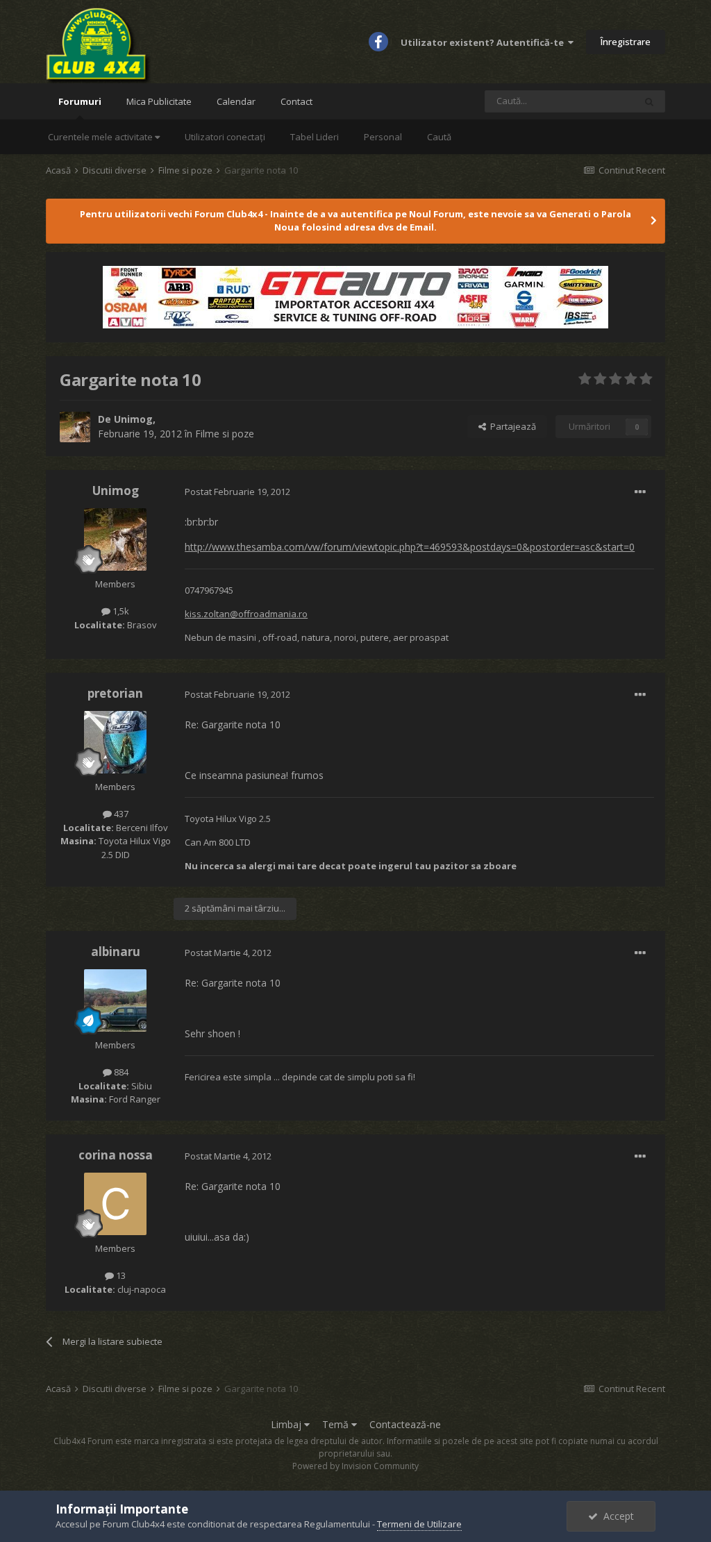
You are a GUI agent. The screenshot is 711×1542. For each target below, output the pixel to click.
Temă (336, 1424)
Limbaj (287, 1424)
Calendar (236, 101)
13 (120, 1275)
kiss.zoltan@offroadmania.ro (246, 613)
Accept (616, 1516)
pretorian (115, 693)
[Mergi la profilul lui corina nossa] (115, 1204)
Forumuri (79, 101)
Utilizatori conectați (225, 137)
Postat (237, 491)
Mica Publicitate (159, 101)
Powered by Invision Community (355, 1466)
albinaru (115, 951)
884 (120, 1072)
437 (120, 813)
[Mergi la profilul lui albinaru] (115, 1000)
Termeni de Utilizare (419, 1524)
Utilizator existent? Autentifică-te (484, 42)
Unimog (133, 419)
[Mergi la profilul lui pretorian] (115, 742)
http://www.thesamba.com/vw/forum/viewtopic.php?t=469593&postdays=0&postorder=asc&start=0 (410, 546)
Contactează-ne (405, 1424)
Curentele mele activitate (101, 137)
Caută (439, 137)
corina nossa (115, 1155)
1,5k (119, 611)
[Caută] (649, 101)
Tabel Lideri (314, 137)
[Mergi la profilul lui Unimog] (75, 427)
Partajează (511, 426)
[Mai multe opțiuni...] (640, 492)
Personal (383, 137)
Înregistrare (626, 41)
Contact (296, 101)
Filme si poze (224, 433)
